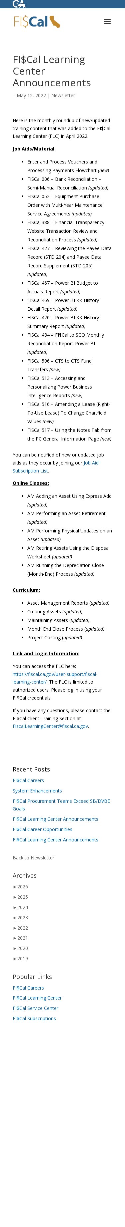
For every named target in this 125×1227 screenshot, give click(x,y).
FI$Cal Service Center (35, 1008)
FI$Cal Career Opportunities (42, 829)
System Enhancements (37, 790)
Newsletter (63, 95)
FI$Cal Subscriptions (34, 1018)
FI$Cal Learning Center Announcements (55, 819)
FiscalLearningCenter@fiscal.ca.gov (50, 726)
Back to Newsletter (33, 857)
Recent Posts (31, 769)
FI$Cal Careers (28, 780)
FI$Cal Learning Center (37, 998)
